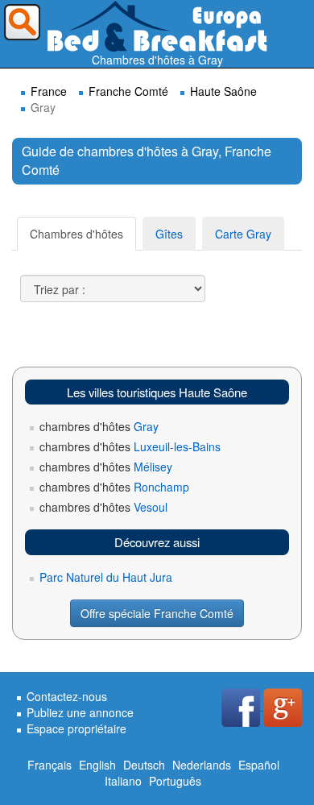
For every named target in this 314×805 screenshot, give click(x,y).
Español (258, 765)
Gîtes (169, 234)
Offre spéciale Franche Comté (157, 613)
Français (49, 765)
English (97, 765)
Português (175, 781)
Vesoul (103, 507)
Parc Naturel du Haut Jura (105, 577)
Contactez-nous (67, 696)
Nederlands (201, 765)
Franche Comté (128, 91)
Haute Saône (223, 91)
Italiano (123, 781)
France (49, 91)
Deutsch (144, 765)
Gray (99, 426)
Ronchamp (114, 487)
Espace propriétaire (76, 728)
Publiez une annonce (80, 712)
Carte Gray (243, 234)
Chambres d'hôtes (76, 234)
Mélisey (105, 467)
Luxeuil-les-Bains (130, 446)
